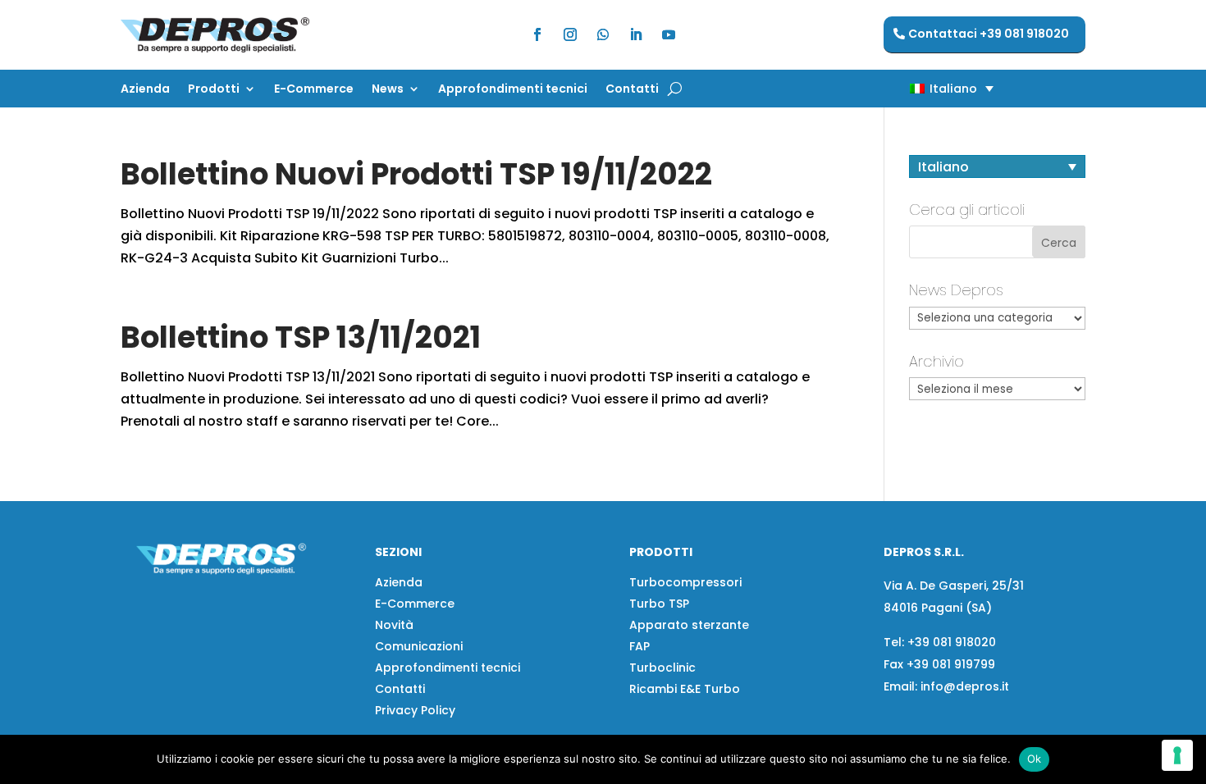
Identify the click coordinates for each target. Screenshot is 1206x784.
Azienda (145, 90)
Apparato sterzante (689, 625)
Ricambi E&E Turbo (684, 689)
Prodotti (214, 90)
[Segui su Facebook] (537, 34)
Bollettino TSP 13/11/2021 (301, 337)
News (388, 90)
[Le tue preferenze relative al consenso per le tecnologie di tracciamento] (1177, 755)
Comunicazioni (419, 646)
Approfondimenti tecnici (512, 90)
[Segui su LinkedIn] (636, 34)
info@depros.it (963, 686)
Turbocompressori (685, 582)
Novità (394, 625)
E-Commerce (314, 90)
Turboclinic (662, 667)
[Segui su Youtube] (669, 34)
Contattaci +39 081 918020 (988, 33)
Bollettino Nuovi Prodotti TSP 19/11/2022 (416, 174)
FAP (639, 646)
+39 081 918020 (951, 642)
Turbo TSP (659, 603)
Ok (1034, 758)
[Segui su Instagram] (570, 34)
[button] (923, 88)
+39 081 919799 (951, 664)
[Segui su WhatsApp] (603, 34)
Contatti (632, 90)
